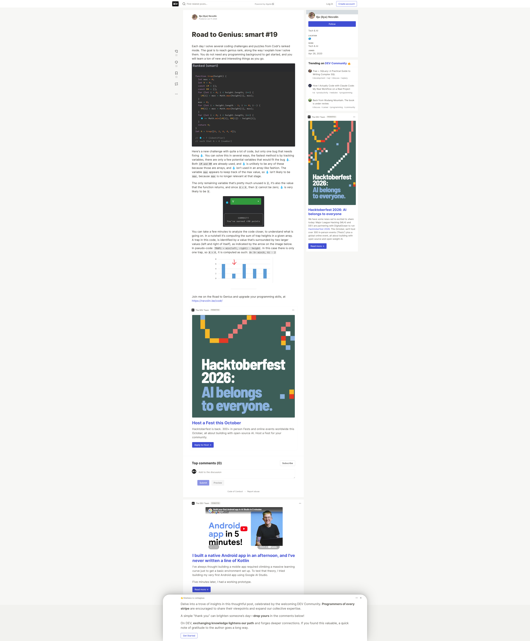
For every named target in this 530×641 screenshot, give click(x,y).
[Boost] (176, 84)
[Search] (184, 3)
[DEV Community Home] (175, 4)
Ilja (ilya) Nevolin (208, 16)
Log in (329, 3)
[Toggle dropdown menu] (293, 310)
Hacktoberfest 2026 (319, 229)
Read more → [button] (201, 589)
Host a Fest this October (216, 422)
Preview (218, 482)
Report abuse (253, 491)
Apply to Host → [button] (202, 444)
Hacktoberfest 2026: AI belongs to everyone (327, 212)
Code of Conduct (235, 491)
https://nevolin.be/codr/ (207, 300)
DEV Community (336, 63)
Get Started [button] (189, 635)
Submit (203, 482)
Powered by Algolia (263, 4)
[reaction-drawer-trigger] (176, 52)
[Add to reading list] (176, 74)
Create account (346, 3)
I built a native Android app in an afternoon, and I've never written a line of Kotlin (243, 558)
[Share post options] (176, 94)
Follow (332, 24)
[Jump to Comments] (176, 63)
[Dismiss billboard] (361, 598)
